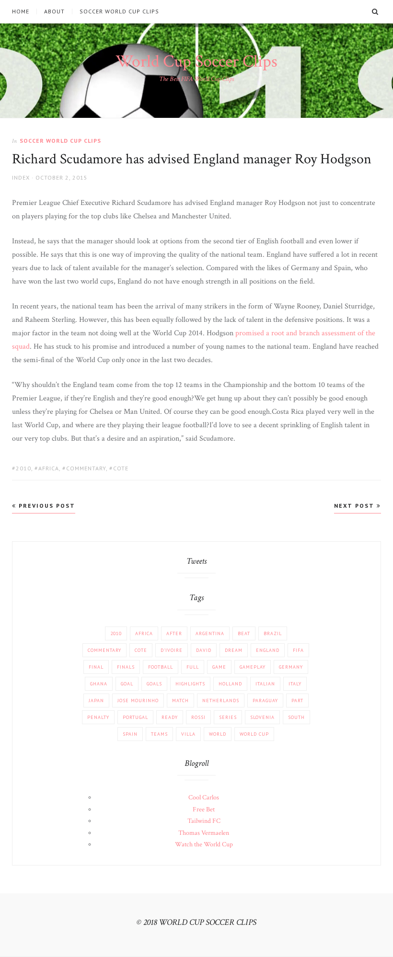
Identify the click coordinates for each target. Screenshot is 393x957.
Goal (127, 684)
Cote (120, 468)
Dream (234, 650)
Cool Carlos (203, 797)
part (297, 700)
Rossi (198, 717)
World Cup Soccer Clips (196, 61)
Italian (265, 684)
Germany (291, 667)
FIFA (298, 650)
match (180, 700)
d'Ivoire (172, 650)
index (21, 177)
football (160, 667)
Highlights (190, 684)
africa (48, 468)
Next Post (355, 505)
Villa (188, 734)
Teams (159, 734)
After (174, 633)
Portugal (135, 717)
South (296, 717)
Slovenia (262, 717)
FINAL (96, 667)
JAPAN (96, 700)
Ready (170, 717)
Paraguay (265, 700)
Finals (126, 667)
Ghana (98, 684)
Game (219, 667)
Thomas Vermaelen (203, 833)
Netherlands (220, 700)
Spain (130, 734)
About (54, 11)
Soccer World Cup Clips (119, 11)
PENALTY (98, 717)
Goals (154, 684)
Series (228, 717)
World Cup (254, 734)
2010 (23, 468)
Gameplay (253, 667)
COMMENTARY (86, 468)
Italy (295, 684)
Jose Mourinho (138, 700)
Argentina (210, 633)
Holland (230, 684)
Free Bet (204, 809)
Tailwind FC (203, 821)
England (267, 650)
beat (244, 633)
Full (192, 667)
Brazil (273, 633)
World (217, 734)
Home (20, 11)
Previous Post (45, 505)
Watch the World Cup (204, 844)
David (203, 650)
